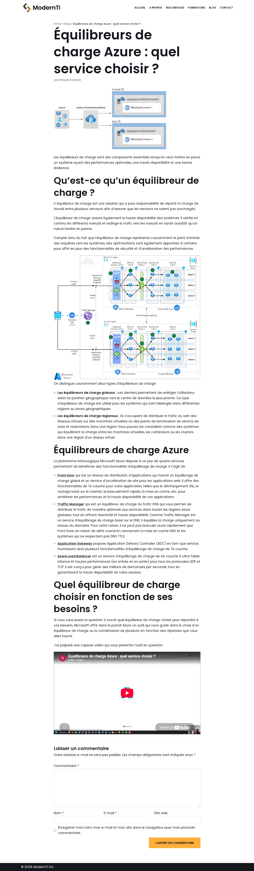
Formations (196, 7)
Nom (59, 813)
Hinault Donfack (70, 80)
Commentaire (66, 766)
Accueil (140, 7)
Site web (161, 813)
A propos (155, 7)
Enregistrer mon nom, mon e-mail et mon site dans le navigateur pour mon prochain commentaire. (126, 830)
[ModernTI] (40, 7)
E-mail (110, 813)
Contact (226, 7)
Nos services (175, 7)
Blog (212, 7)
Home (58, 24)
